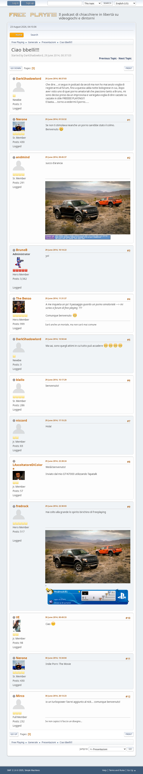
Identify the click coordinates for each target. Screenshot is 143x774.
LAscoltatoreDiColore (27, 467)
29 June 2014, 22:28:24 (55, 461)
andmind (23, 157)
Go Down (16, 68)
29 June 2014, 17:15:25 (55, 420)
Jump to (84, 748)
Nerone (21, 119)
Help (104, 770)
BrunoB (21, 250)
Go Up (14, 734)
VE (18, 617)
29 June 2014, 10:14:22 (55, 249)
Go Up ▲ (131, 770)
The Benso (23, 298)
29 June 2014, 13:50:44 (55, 339)
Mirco (20, 696)
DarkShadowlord (28, 79)
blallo (20, 380)
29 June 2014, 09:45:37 (55, 157)
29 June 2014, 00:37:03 (55, 78)
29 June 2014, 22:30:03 (55, 506)
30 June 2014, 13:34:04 (55, 657)
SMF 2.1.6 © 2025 (15, 770)
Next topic (125, 58)
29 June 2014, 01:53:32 (55, 119)
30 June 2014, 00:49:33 (55, 617)
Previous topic (108, 58)
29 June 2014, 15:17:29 (55, 379)
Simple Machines (32, 770)
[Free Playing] (14, 283)
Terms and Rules (117, 770)
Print (129, 68)
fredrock (22, 506)
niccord (21, 420)
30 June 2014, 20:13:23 (55, 695)
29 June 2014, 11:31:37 (55, 298)
